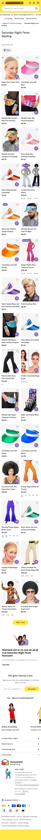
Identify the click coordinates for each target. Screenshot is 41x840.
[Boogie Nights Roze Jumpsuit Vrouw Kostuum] (30, 250)
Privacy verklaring (7, 820)
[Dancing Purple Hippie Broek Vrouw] (11, 512)
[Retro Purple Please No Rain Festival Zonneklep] (11, 289)
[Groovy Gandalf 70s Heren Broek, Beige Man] (30, 553)
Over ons (19, 816)
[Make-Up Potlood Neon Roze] (30, 400)
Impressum (13, 823)
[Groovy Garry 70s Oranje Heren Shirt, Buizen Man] (11, 592)
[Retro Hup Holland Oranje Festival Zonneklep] (11, 214)
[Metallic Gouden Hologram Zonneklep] (11, 139)
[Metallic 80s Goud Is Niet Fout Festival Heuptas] (11, 103)
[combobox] (20, 8)
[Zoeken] (36, 8)
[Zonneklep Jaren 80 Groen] (11, 436)
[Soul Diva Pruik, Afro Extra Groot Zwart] (11, 472)
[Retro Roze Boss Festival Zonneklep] (30, 139)
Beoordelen (5, 823)
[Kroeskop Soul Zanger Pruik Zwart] (30, 592)
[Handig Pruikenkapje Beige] (11, 553)
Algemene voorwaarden (30, 816)
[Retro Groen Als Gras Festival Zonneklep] (30, 512)
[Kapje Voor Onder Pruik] (11, 67)
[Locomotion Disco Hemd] (30, 175)
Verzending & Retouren (9, 816)
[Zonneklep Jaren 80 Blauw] (30, 436)
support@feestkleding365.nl (28, 785)
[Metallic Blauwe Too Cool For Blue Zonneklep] (30, 214)
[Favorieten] (30, 3)
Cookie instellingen (23, 823)
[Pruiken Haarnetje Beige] (30, 361)
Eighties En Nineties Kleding (12, 23)
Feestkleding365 (12, 826)
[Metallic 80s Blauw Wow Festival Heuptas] (11, 325)
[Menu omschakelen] (3, 3)
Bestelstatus (19, 18)
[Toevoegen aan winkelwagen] (17, 77)
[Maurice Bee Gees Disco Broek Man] (11, 361)
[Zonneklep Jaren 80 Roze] (30, 67)
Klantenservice (31, 18)
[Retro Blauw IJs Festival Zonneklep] (30, 325)
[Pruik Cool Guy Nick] (30, 289)
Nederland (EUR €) (11, 800)
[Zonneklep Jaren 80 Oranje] (11, 250)
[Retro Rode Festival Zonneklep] (11, 175)
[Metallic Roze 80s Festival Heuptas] (30, 103)
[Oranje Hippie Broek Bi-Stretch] (30, 472)
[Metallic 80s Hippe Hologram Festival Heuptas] (11, 400)
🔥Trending (8, 18)
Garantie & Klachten (25, 820)
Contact (15, 820)
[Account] (34, 3)
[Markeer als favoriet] (17, 57)
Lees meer (5, 665)
